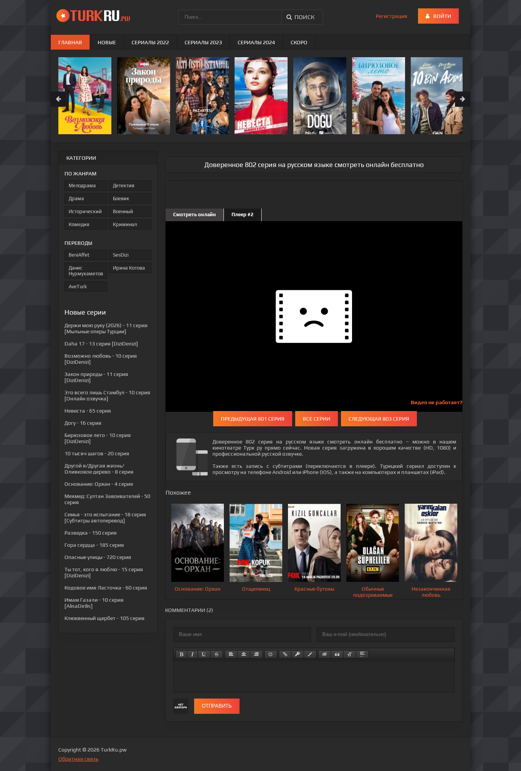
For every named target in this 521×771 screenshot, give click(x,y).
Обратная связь (78, 759)
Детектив (123, 185)
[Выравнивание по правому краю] (256, 654)
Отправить (217, 706)
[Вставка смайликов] (270, 654)
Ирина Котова (129, 268)
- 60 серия (105, 588)
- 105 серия (104, 618)
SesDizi (121, 255)
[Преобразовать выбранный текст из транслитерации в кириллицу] (349, 654)
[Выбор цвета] (310, 654)
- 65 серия (87, 411)
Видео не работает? (436, 402)
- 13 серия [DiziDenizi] (101, 344)
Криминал (125, 224)
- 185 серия (94, 545)
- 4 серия (98, 484)
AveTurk (78, 286)
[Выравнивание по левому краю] (231, 654)
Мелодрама (82, 185)
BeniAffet (79, 255)
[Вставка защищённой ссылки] (297, 654)
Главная (70, 42)
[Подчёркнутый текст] (204, 654)
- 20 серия (96, 453)
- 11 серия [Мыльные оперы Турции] (106, 328)
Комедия (79, 224)
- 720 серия (97, 557)
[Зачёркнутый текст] (216, 654)
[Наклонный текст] (192, 654)
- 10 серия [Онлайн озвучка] (107, 395)
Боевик (121, 198)
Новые (107, 42)
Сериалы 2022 (150, 42)
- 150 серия (90, 533)
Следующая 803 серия (379, 419)
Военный (123, 211)
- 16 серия (82, 423)
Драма (76, 198)
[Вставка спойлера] (362, 654)
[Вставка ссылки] (285, 654)
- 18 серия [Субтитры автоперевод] (105, 517)
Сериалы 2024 (256, 42)
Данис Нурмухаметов (86, 270)
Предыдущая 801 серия (253, 419)
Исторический (85, 211)
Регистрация (391, 16)
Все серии (316, 419)
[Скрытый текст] (324, 654)
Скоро (299, 42)
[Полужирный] (181, 654)
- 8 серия (98, 469)
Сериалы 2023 (203, 42)
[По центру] (243, 654)
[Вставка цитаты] (337, 654)
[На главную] (94, 15)
